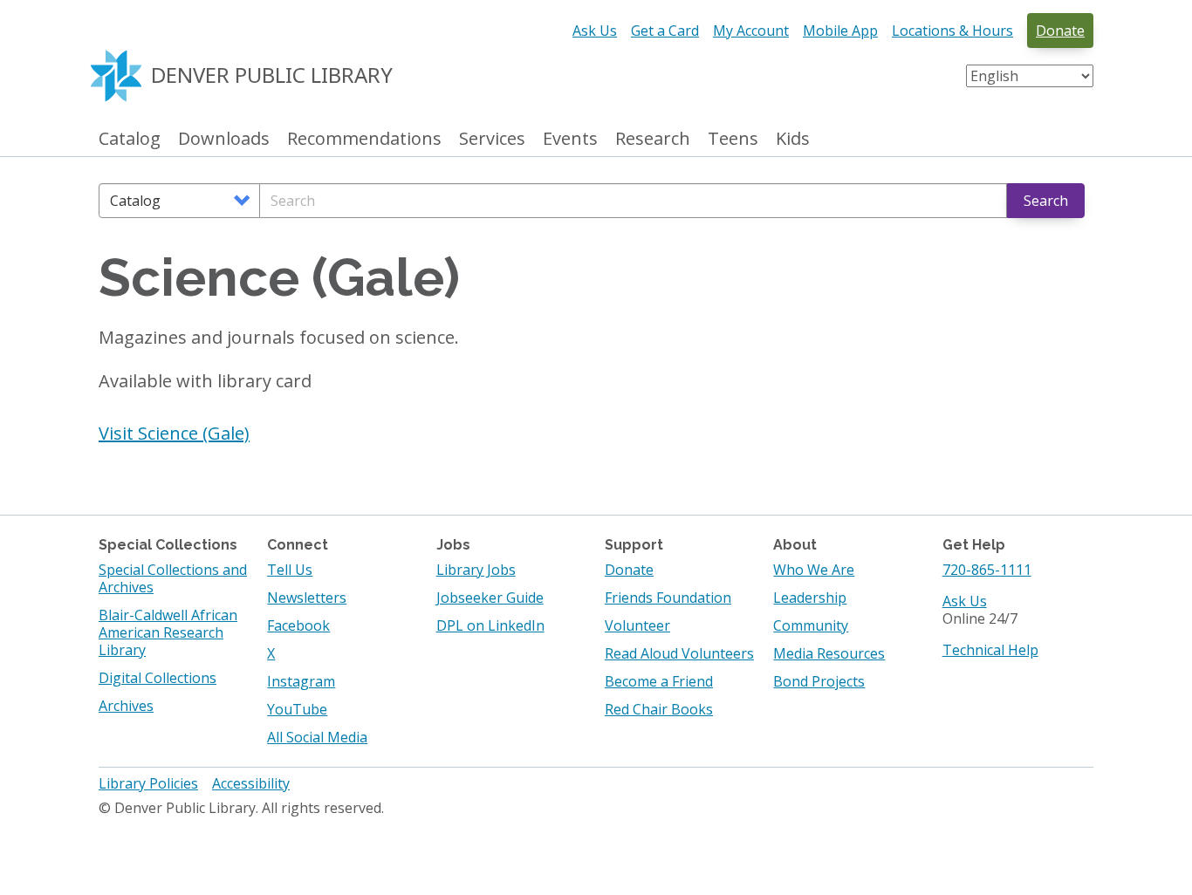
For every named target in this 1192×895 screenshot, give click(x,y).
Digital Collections (157, 677)
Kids (793, 139)
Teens (733, 139)
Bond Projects (819, 681)
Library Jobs (476, 569)
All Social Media (317, 737)
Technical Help (990, 649)
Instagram (301, 681)
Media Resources (829, 653)
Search (1046, 200)
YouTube (297, 709)
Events (570, 139)
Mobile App (840, 30)
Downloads (224, 139)
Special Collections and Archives (173, 578)
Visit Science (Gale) (174, 433)
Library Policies (148, 783)
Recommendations (364, 139)
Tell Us (289, 569)
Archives (126, 705)
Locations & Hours (952, 30)
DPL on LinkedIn (490, 625)
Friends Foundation (668, 597)
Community (810, 625)
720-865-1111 (986, 569)
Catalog (130, 139)
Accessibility (251, 783)
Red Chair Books (659, 709)
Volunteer (637, 625)
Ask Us (594, 30)
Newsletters (306, 597)
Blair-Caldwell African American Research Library (168, 632)
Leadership (809, 597)
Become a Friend (659, 681)
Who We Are (813, 569)
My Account (751, 30)
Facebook (298, 625)
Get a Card (665, 30)
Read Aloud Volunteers (679, 653)
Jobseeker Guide (490, 597)
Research (652, 139)
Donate (1060, 30)
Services (492, 139)
